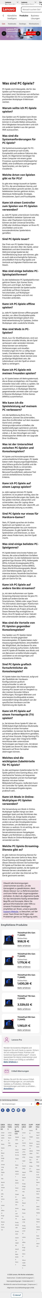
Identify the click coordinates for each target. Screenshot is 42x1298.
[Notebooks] (17, 23)
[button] (16, 1295)
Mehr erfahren (24, 946)
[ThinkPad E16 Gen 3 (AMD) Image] (9, 1024)
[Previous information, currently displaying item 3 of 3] (4, 33)
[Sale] (6, 23)
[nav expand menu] (3, 15)
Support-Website (10, 911)
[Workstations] (40, 23)
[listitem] (20, 939)
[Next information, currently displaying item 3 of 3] (38, 33)
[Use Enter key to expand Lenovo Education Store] (35, 2)
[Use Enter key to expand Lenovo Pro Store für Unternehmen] (17, 2)
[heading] (28, 934)
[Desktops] (27, 23)
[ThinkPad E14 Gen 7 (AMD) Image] (9, 940)
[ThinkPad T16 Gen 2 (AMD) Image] (9, 1003)
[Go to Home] (9, 9)
